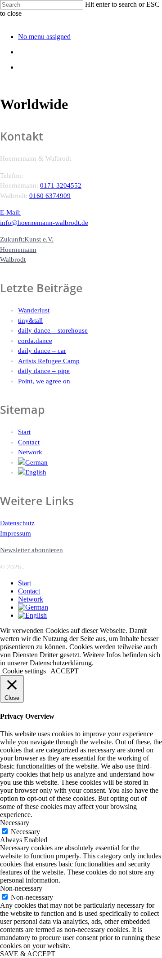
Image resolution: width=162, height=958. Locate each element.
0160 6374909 (50, 195)
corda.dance (35, 340)
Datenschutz (17, 523)
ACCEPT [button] (64, 671)
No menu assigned (44, 36)
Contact (29, 442)
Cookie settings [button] (24, 671)
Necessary (25, 831)
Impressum (15, 533)
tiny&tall (30, 320)
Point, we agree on (44, 381)
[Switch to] (90, 462)
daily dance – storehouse (53, 330)
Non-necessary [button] (21, 888)
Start (24, 431)
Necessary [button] (14, 822)
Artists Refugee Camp (49, 361)
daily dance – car (42, 350)
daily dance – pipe (44, 370)
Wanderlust (34, 310)
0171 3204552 (60, 185)
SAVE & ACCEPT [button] (27, 954)
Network (30, 452)
